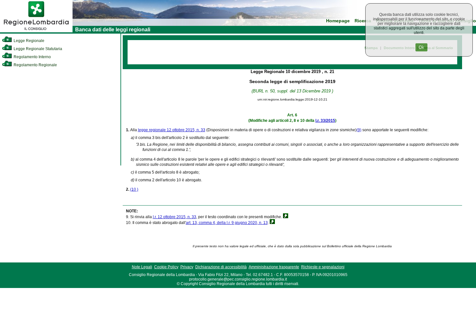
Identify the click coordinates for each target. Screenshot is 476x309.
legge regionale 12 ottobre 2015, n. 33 (171, 130)
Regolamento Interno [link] (32, 57)
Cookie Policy (166, 267)
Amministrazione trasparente (274, 267)
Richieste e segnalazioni (323, 267)
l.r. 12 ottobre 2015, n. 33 (174, 217)
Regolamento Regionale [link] (35, 65)
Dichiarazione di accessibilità (221, 267)
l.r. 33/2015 (325, 120)
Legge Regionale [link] (28, 40)
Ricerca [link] (363, 20)
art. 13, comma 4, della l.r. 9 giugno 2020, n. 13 (227, 222)
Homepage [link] (338, 20)
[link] (36, 31)
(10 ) (134, 189)
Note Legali (142, 267)
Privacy (186, 267)
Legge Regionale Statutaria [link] (37, 49)
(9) (359, 130)
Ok (421, 47)
